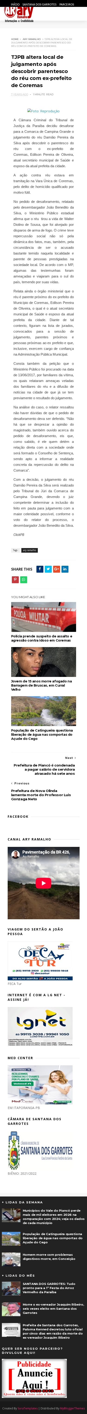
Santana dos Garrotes (40, 4)
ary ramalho (32, 39)
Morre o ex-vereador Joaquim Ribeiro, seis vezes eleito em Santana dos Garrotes (53, 1309)
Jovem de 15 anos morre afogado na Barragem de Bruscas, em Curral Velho (41, 685)
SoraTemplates (28, 1408)
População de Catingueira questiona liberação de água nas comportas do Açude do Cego (42, 734)
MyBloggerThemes (72, 1408)
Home (15, 39)
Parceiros (66, 4)
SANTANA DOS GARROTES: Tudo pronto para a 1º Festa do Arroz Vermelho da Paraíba (49, 1288)
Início (15, 4)
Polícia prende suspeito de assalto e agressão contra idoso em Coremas (41, 638)
